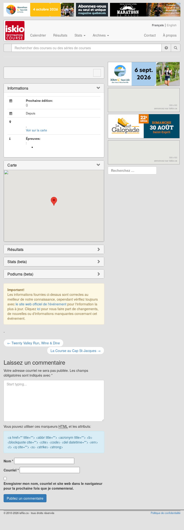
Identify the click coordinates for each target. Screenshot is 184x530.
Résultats (60, 35)
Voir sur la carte (36, 130)
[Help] (166, 48)
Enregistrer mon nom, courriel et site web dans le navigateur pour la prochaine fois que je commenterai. (53, 486)
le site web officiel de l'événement (41, 304)
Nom (8, 461)
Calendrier (38, 35)
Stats (79, 35)
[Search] (175, 48)
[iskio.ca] (15, 26)
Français (158, 25)
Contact (150, 35)
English (172, 25)
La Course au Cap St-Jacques (76, 350)
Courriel (11, 470)
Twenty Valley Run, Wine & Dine (33, 343)
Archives (100, 35)
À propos (170, 35)
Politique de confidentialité (165, 513)
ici (38, 308)
